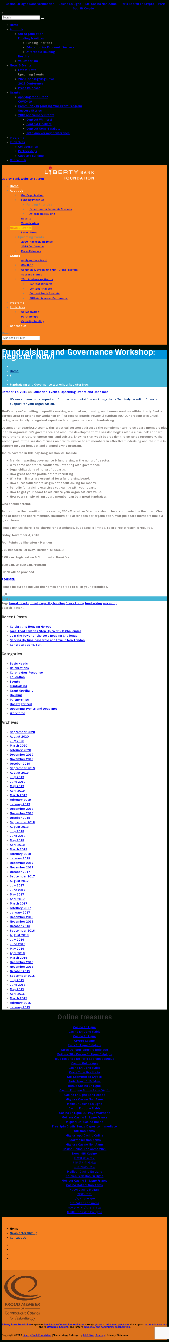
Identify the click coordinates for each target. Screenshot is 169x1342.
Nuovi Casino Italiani (84, 1189)
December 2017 (21, 863)
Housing (16, 695)
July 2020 (17, 741)
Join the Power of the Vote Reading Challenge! (44, 635)
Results (23, 56)
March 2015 (18, 998)
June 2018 (17, 836)
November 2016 (21, 921)
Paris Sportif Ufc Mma (84, 1081)
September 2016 (22, 930)
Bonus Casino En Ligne (84, 1086)
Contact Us (18, 160)
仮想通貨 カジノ (84, 1158)
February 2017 (20, 908)
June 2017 (17, 890)
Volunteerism (28, 61)
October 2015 (20, 971)
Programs (17, 137)
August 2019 (19, 772)
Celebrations (19, 668)
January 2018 (20, 858)
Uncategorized (21, 704)
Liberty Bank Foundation (16, 1324)
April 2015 (17, 994)
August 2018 (19, 827)
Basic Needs (19, 663)
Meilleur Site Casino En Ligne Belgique (84, 1054)
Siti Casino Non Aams (101, 4)
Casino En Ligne (70, 4)
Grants (15, 92)
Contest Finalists (39, 124)
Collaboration (28, 146)
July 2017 (17, 885)
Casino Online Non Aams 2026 (85, 1149)
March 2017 (18, 903)
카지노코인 (84, 1194)
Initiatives (17, 142)
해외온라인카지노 (84, 1162)
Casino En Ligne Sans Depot (84, 1095)
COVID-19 (25, 101)
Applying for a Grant (33, 97)
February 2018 (20, 854)
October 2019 (20, 763)
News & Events (21, 65)
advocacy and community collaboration (107, 1327)
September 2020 (22, 732)
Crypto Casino (84, 1041)
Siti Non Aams (84, 1131)
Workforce (17, 713)
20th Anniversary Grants (36, 115)
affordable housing (57, 1327)
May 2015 (17, 989)
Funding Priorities (31, 38)
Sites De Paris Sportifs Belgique (84, 1050)
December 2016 (21, 917)
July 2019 (17, 777)
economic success (156, 1324)
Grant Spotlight (21, 690)
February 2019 (20, 800)
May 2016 (17, 948)
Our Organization (30, 34)
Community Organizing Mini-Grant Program (50, 106)
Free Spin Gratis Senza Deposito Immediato (84, 1126)
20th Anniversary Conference (48, 133)
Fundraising (18, 686)
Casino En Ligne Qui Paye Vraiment (84, 1113)
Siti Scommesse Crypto (84, 1077)
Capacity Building (31, 156)
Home (14, 25)
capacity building (52, 603)
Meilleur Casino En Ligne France (85, 1117)
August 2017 (19, 881)
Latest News (27, 70)
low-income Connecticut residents (64, 1324)
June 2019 (17, 781)
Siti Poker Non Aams (84, 1203)
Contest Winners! (39, 119)
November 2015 (21, 967)
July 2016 (17, 939)
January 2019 (20, 804)
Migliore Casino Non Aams (85, 1099)
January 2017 (20, 912)
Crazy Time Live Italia (84, 1072)
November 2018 (21, 813)
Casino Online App (84, 1063)
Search (7, 608)
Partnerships (27, 151)
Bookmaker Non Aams (84, 1140)
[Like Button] (3, 595)
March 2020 (18, 745)
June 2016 (17, 944)
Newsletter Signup (23, 1233)
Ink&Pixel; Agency (94, 1335)
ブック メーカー (84, 1198)
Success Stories (30, 110)
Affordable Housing (40, 52)
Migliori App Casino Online (84, 1135)
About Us (16, 29)
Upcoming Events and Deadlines (84, 392)
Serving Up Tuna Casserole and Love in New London (47, 640)
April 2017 (17, 899)
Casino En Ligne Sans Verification (30, 4)
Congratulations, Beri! (26, 644)
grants (98, 1324)
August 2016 (19, 935)
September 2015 (22, 976)
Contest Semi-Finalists (43, 128)
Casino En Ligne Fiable (84, 1032)
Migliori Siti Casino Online (84, 1122)
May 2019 (17, 786)
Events (54, 392)
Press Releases (29, 88)
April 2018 (17, 845)
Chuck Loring (75, 603)
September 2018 (22, 822)
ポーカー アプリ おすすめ (84, 1208)
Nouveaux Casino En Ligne (84, 1176)
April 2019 (17, 791)
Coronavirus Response (26, 672)
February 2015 (20, 1003)
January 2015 (20, 1007)
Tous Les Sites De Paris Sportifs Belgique (84, 1059)
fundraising (93, 603)
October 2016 (20, 926)
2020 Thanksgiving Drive (36, 79)
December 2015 (21, 962)
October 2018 (20, 818)
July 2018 (17, 831)
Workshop (110, 603)
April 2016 (17, 953)
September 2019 (22, 768)
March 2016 (18, 957)
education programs (117, 1324)
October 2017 (20, 872)
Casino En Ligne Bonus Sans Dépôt (84, 1090)
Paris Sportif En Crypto (137, 4)
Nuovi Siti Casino (84, 1153)
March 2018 (18, 849)
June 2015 (17, 985)
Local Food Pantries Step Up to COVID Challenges (45, 631)
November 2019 (21, 759)
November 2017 (21, 867)
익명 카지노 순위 (84, 1167)
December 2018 (21, 809)
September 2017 (22, 876)
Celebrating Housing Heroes (30, 626)
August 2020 (19, 736)
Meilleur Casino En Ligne (84, 1104)
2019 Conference (30, 83)
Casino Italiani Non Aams (84, 1185)
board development (24, 603)
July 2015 (17, 980)
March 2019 (18, 795)
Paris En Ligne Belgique (84, 1045)
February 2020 (20, 750)
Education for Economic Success (50, 47)
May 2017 (17, 894)
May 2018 (17, 840)
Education (40, 392)
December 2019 (21, 754)
